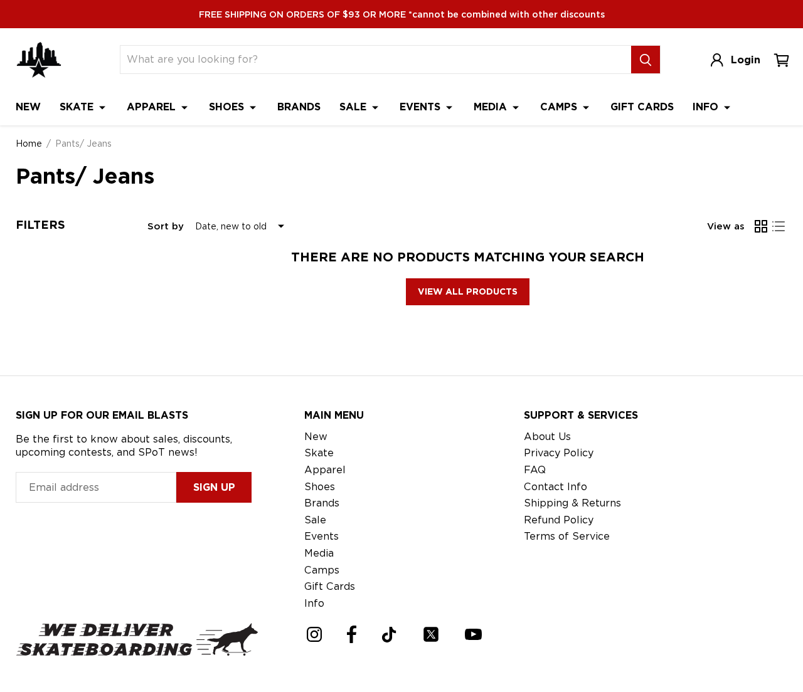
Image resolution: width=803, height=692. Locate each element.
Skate (78, 107)
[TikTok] (389, 634)
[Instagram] (314, 634)
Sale (354, 107)
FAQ (535, 470)
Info (707, 107)
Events (422, 107)
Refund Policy (558, 520)
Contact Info (555, 487)
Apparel (153, 107)
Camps (560, 107)
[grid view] (761, 226)
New (28, 107)
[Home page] (39, 60)
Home (29, 144)
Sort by (165, 226)
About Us (547, 437)
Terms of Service (567, 536)
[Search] (645, 59)
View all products (468, 291)
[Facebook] (351, 634)
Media (492, 107)
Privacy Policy (558, 453)
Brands (299, 107)
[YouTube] (473, 634)
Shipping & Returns (572, 503)
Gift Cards (642, 107)
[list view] (778, 226)
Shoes (228, 107)
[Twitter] (431, 634)
